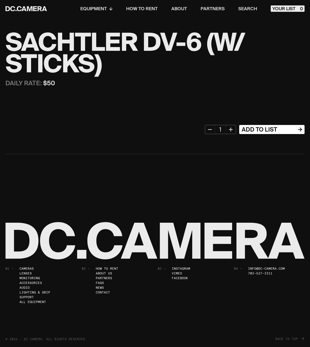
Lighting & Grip (35, 292)
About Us (104, 273)
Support (27, 297)
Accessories (31, 283)
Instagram (181, 268)
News (100, 288)
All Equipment (33, 302)
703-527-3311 (260, 273)
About (179, 8)
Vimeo (177, 273)
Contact (103, 292)
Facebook (180, 278)
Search (247, 8)
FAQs (100, 283)
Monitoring (30, 278)
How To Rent (142, 8)
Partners (213, 8)
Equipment (93, 8)
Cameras (27, 268)
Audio (25, 288)
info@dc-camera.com (266, 268)
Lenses (26, 273)
